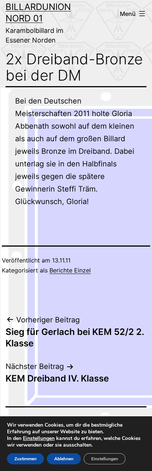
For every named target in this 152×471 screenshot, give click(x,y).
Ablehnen (63, 459)
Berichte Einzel (70, 270)
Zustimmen (25, 459)
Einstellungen (39, 438)
